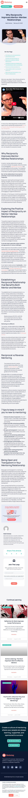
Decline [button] (16, 795)
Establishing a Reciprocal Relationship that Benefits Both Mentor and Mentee (14, 64)
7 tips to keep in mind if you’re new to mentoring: (13, 69)
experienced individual (16, 166)
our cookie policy (17, 786)
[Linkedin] (4, 767)
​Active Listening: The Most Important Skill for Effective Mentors (14, 661)
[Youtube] (16, 767)
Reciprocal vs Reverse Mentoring (13, 67)
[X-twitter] (8, 767)
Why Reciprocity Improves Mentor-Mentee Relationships (13, 55)
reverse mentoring (13, 367)
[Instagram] (20, 767)
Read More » (14, 634)
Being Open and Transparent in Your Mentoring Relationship (13, 73)
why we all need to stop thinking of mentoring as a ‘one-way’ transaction (13, 127)
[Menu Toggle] (26, 2)
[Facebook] (12, 767)
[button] (6, 553)
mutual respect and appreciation (9, 251)
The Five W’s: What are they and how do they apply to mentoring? (14, 699)
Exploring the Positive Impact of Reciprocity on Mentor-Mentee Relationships (12, 60)
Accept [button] (11, 795)
